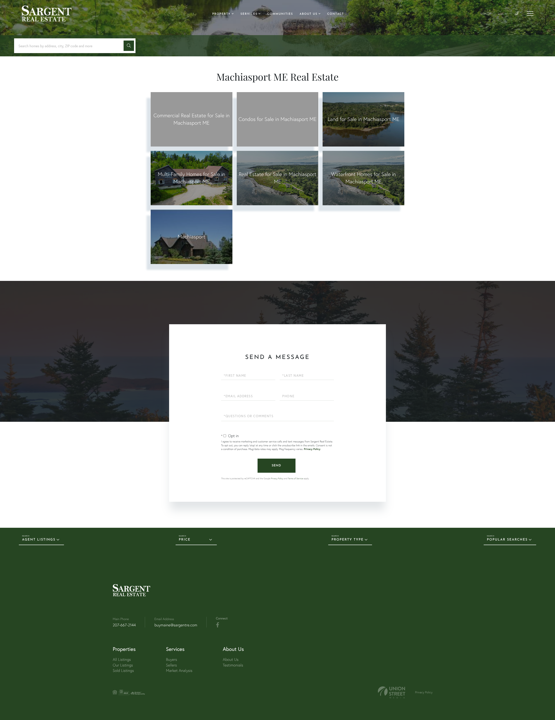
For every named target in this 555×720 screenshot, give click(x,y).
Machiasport (191, 236)
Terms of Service (295, 478)
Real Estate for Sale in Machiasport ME (277, 178)
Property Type (347, 539)
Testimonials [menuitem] (233, 665)
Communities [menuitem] (280, 14)
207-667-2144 (124, 624)
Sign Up (485, 14)
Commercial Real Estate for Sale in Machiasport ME (191, 119)
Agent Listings (39, 539)
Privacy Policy (312, 449)
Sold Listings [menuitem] (123, 670)
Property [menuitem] (221, 14)
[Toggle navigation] (530, 13)
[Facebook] (217, 625)
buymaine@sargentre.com (175, 624)
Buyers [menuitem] (171, 659)
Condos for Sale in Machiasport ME (277, 119)
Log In (502, 14)
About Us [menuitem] (309, 14)
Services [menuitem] (249, 14)
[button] (129, 46)
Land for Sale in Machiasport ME (363, 119)
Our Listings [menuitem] (123, 665)
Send (276, 465)
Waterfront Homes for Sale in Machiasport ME (363, 178)
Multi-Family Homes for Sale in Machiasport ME (191, 178)
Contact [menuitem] (335, 14)
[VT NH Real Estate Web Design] (391, 692)
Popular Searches (507, 539)
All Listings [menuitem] (122, 659)
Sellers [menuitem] (171, 665)
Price (185, 539)
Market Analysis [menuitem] (179, 670)
